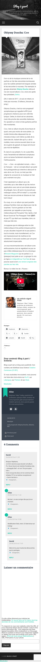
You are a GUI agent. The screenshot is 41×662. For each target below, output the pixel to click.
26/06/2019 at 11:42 (14, 495)
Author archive (11, 409)
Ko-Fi (27, 377)
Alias (10, 493)
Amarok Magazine (12, 254)
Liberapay (7, 380)
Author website (16, 409)
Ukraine (31, 425)
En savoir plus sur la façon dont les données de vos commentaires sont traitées (19, 621)
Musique (10, 421)
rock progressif (12, 425)
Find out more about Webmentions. (20, 636)
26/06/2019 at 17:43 (16, 543)
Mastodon (7, 384)
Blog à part (20, 6)
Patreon (17, 380)
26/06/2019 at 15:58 (14, 519)
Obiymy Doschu (23, 425)
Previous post (11, 433)
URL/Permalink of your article (13, 638)
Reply (8, 485)
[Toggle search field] (37, 23)
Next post (10, 436)
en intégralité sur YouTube (19, 259)
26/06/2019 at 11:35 (13, 457)
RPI (8, 426)
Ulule (27, 380)
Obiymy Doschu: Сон (16, 32)
